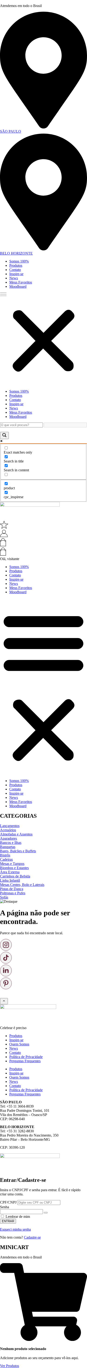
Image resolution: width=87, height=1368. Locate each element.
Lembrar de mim (17, 1217)
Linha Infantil (10, 880)
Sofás (4, 897)
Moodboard (17, 286)
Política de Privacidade (26, 1057)
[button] (43, 339)
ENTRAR (8, 1221)
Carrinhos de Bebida (15, 876)
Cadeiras (6, 859)
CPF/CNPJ (8, 1202)
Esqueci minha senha (15, 1229)
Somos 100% (19, 261)
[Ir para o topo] (4, 1001)
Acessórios (8, 830)
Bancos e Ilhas (10, 843)
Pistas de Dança (11, 889)
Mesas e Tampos (12, 864)
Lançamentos (9, 826)
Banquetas (7, 847)
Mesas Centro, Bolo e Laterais (22, 885)
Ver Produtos (9, 1366)
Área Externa (9, 872)
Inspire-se (16, 274)
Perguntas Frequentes (25, 1061)
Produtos (15, 265)
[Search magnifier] (4, 435)
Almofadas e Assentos (16, 834)
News (13, 278)
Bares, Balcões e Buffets (18, 851)
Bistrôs (5, 855)
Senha (4, 1207)
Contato (15, 270)
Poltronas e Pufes (12, 893)
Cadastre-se (32, 1237)
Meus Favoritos (20, 282)
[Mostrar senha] (46, 1212)
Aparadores (8, 838)
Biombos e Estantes (14, 868)
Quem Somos (19, 1044)
